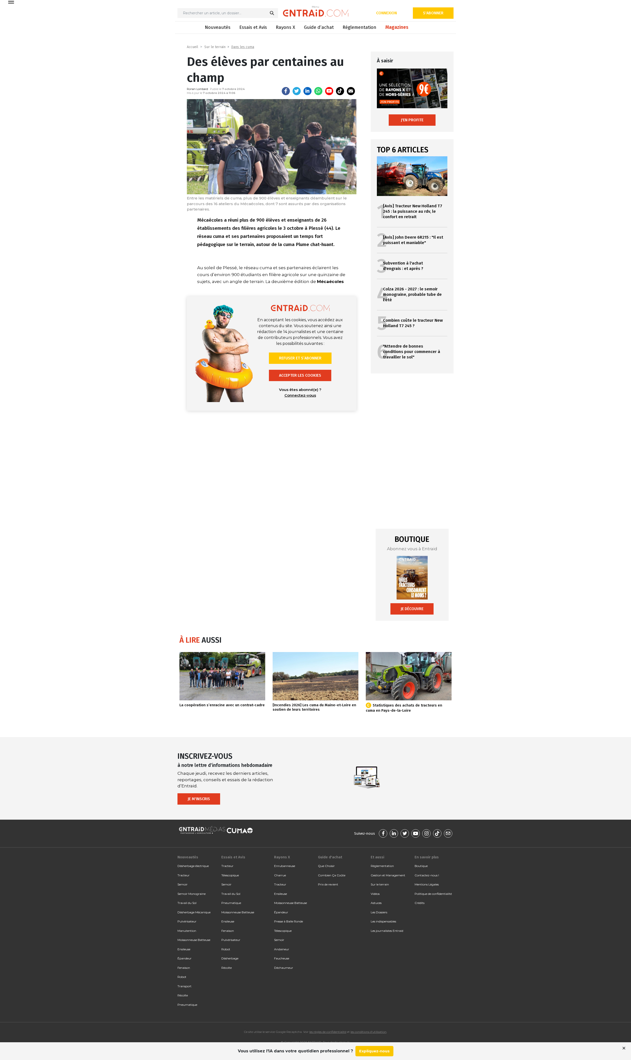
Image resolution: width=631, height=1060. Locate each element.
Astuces (376, 903)
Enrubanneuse (284, 866)
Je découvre (412, 608)
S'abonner (433, 13)
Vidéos (375, 894)
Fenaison (183, 968)
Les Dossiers (379, 912)
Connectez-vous (300, 395)
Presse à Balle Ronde (288, 921)
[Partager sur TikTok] (340, 91)
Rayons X (285, 27)
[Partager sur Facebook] (286, 91)
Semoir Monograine (191, 894)
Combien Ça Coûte (331, 875)
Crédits (419, 903)
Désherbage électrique (193, 866)
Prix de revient (328, 884)
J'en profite (412, 120)
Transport (184, 986)
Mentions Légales (427, 884)
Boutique (421, 866)
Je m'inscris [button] (199, 798)
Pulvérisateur (186, 921)
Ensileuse (183, 949)
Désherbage (229, 958)
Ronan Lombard (197, 89)
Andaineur (281, 949)
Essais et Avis (253, 27)
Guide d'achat (330, 857)
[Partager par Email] (351, 91)
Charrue (280, 875)
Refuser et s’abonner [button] (300, 358)
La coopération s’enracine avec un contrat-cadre (222, 705)
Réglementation (359, 27)
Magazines (396, 27)
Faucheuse (281, 958)
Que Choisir (326, 866)
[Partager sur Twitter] (297, 91)
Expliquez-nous (374, 1051)
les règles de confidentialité (327, 1032)
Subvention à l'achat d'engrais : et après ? (403, 266)
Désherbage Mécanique (193, 912)
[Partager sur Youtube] (329, 91)
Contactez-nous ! (427, 875)
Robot (181, 977)
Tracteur (183, 875)
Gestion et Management (388, 875)
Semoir (182, 884)
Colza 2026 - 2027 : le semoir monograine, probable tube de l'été (412, 294)
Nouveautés (217, 27)
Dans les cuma (242, 47)
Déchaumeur (283, 968)
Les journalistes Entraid (387, 931)
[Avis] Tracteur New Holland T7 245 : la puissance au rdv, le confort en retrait (412, 211)
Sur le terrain (215, 47)
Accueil (192, 47)
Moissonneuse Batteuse (193, 940)
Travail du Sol (186, 903)
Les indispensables (383, 921)
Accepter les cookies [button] (300, 375)
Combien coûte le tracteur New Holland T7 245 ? (413, 323)
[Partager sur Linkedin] (307, 91)
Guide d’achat (319, 27)
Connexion (386, 13)
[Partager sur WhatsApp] (318, 91)
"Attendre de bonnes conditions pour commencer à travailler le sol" (411, 352)
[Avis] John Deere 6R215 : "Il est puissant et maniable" (413, 240)
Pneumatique (187, 1005)
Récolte (182, 995)
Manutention (186, 931)
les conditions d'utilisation (368, 1032)
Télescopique (230, 875)
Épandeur (184, 958)
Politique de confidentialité (433, 894)
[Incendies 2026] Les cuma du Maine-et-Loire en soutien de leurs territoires (314, 707)
